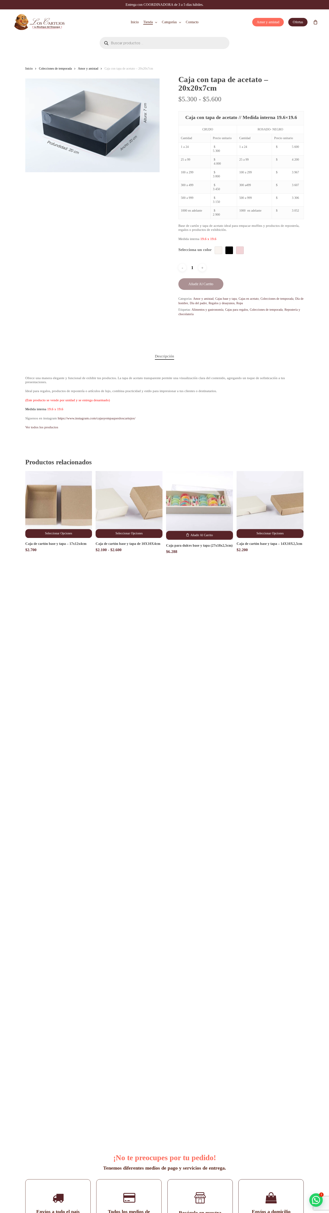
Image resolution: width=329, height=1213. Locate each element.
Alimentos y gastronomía (207, 309)
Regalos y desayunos (222, 303)
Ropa (239, 303)
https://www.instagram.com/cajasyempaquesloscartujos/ (96, 418)
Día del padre (198, 303)
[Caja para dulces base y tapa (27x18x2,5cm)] (199, 505)
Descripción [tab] (164, 356)
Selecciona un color (195, 249)
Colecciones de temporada (55, 68)
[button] (199, 535)
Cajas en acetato (249, 298)
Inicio (29, 68)
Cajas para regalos (236, 309)
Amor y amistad (88, 68)
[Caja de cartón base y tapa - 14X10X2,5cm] (270, 504)
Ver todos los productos (41, 427)
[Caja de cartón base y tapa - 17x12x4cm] (58, 504)
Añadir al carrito (200, 284)
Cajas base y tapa (226, 298)
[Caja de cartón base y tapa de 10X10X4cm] (129, 504)
